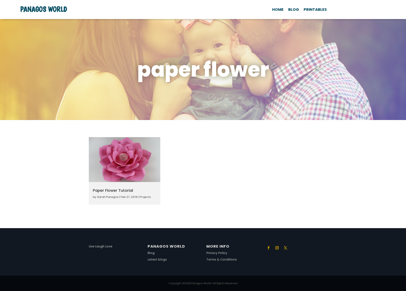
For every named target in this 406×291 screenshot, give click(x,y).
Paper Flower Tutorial (113, 190)
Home (278, 10)
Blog (293, 10)
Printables (315, 10)
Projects (145, 197)
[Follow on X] (285, 247)
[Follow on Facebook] (268, 247)
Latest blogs (157, 259)
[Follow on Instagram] (277, 247)
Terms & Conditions (221, 259)
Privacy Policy (216, 253)
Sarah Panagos (107, 197)
